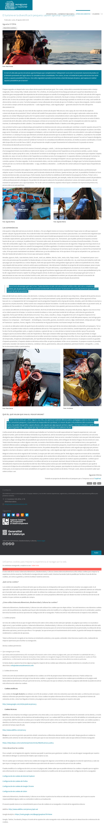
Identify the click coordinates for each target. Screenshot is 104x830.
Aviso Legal (41, 541)
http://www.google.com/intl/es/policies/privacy (19, 704)
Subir (96, 553)
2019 (94, 483)
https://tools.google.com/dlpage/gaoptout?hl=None (33, 814)
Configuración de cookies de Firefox (15, 781)
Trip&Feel (97, 478)
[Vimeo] (27, 515)
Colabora (95, 14)
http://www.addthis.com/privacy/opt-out (23, 809)
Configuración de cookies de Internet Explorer (19, 776)
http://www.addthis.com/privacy (14, 730)
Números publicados (66, 14)
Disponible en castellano (10, 28)
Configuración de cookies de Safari (15, 791)
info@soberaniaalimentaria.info (15, 504)
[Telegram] (14, 515)
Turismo (89, 483)
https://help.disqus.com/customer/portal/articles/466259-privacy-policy (28, 743)
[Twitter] (9, 515)
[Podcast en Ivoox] (23, 515)
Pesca (99, 483)
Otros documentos (83, 14)
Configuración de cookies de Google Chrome (18, 786)
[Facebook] (5, 515)
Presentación (51, 14)
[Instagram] (18, 515)
